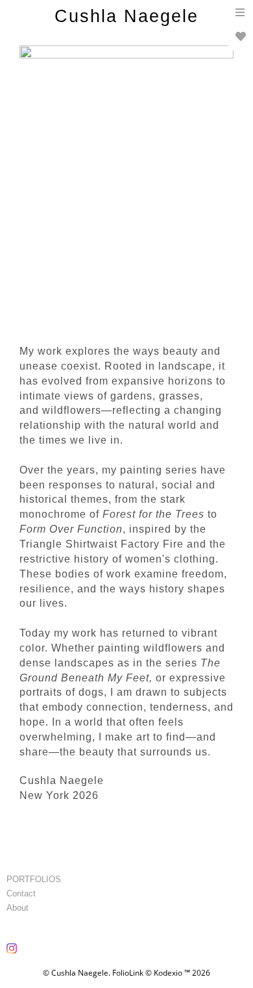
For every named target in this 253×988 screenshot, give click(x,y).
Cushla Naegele (126, 16)
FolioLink (127, 972)
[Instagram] (13, 953)
